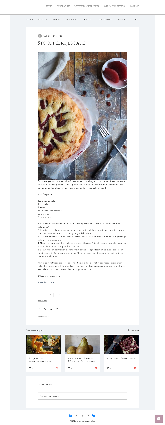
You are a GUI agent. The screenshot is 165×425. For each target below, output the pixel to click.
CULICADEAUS (71, 19)
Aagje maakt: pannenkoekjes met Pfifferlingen (40, 360)
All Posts (29, 19)
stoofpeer (60, 295)
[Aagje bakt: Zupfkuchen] (121, 344)
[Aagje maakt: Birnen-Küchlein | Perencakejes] (82, 344)
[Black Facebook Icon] (82, 415)
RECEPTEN (42, 19)
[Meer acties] (125, 36)
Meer (120, 19)
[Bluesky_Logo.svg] (70, 415)
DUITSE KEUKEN (106, 19)
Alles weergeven (133, 330)
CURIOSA (56, 19)
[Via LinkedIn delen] (51, 309)
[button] (136, 19)
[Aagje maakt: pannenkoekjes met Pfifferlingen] (43, 344)
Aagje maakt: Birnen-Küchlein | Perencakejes (82, 360)
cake (50, 295)
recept (41, 295)
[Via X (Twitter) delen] (45, 309)
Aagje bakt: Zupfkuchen (121, 358)
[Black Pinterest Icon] (76, 415)
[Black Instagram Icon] (88, 415)
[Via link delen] (57, 309)
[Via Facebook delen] (39, 309)
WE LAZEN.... (88, 19)
